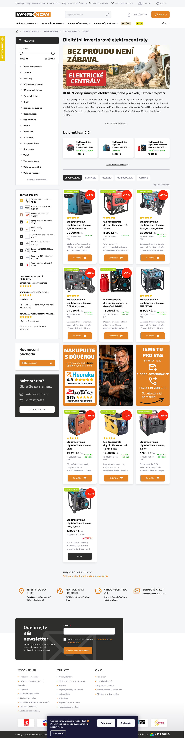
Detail (79, 556)
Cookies (54, 720)
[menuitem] (27, 24)
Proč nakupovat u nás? (29, 677)
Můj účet (62, 685)
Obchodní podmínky (57, 3)
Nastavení (58, 733)
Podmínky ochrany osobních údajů (34, 702)
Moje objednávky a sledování (71, 689)
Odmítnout (106, 723)
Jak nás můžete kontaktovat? (109, 689)
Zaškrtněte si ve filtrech (74, 576)
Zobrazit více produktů (116, 165)
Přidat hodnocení (29, 363)
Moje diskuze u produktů (69, 707)
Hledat (107, 14)
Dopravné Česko (77, 3)
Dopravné (24, 689)
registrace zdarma (77, 681)
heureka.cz (23, 685)
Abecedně (143, 178)
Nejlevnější (90, 178)
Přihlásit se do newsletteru (78, 650)
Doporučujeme (72, 178)
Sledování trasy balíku (29, 693)
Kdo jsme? (101, 677)
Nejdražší (106, 178)
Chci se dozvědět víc (115, 123)
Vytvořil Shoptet (141, 734)
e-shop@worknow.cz (37, 394)
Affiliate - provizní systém (108, 694)
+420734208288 (35, 400)
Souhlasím (126, 723)
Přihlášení (63, 681)
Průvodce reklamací (28, 706)
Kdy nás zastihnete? (105, 685)
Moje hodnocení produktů (69, 702)
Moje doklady (64, 694)
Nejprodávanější (125, 178)
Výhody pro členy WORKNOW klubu (30, 3)
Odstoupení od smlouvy (30, 711)
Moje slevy (63, 698)
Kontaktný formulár (37, 409)
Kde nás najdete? (104, 681)
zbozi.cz (40, 681)
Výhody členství (65, 677)
